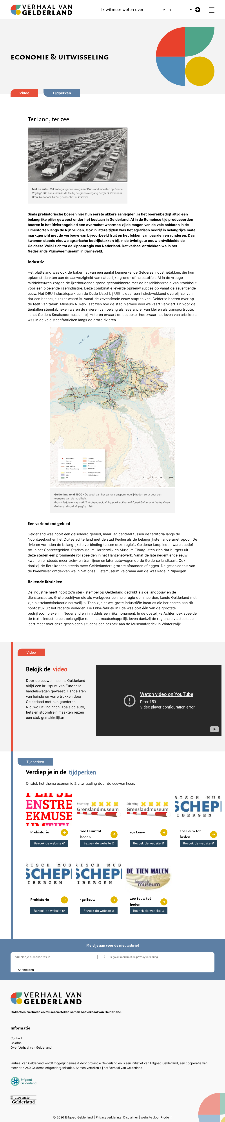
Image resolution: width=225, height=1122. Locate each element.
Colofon (16, 1043)
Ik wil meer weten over (122, 9)
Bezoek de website (47, 843)
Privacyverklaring (108, 1117)
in (169, 9)
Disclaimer (130, 1117)
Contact (16, 1038)
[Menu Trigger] (212, 10)
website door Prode (155, 1117)
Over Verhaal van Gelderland (31, 1047)
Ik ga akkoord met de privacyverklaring (134, 957)
